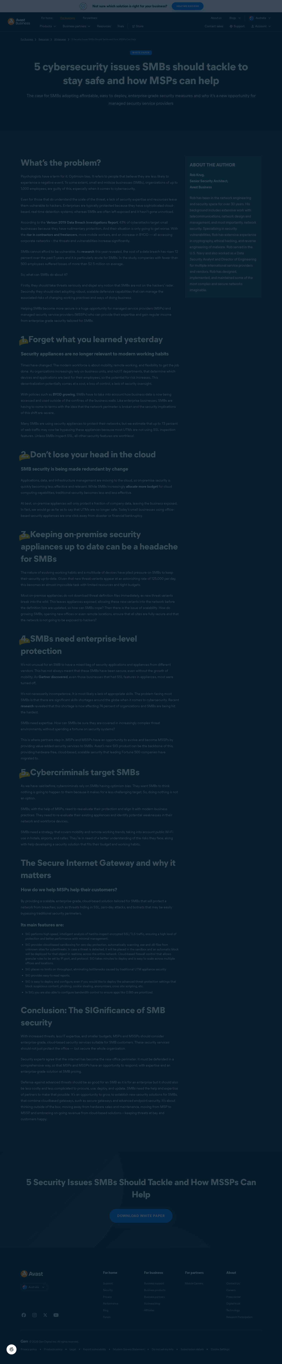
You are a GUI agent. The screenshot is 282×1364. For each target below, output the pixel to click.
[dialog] (141, 682)
